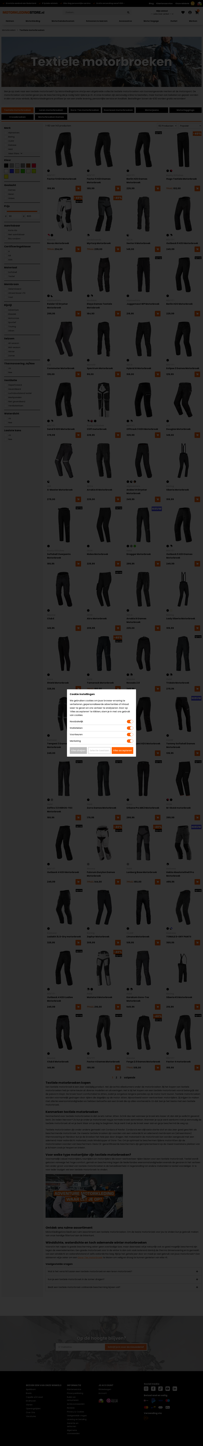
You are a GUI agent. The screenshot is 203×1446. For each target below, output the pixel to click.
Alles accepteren (122, 750)
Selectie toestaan (99, 750)
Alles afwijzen (78, 750)
